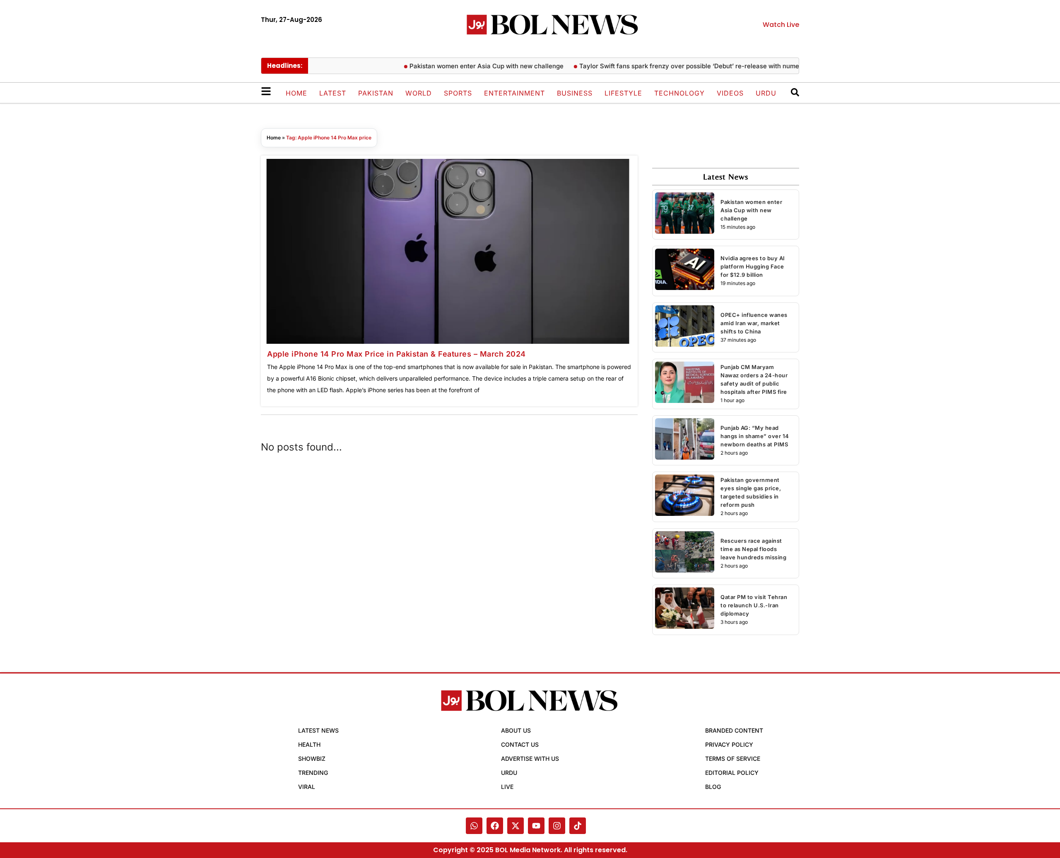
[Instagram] (557, 825)
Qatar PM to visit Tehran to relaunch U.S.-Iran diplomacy (753, 605)
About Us (516, 730)
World (418, 93)
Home (296, 93)
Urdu (766, 93)
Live (507, 786)
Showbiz (311, 758)
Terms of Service (732, 758)
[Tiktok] (577, 825)
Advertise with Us (530, 758)
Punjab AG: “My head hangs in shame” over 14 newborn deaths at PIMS (754, 436)
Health (309, 744)
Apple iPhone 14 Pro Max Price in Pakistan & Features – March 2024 (396, 354)
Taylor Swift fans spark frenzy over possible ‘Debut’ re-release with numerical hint (687, 66)
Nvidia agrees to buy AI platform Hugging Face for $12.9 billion (752, 266)
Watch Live (781, 24)
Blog (713, 786)
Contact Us (520, 744)
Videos (730, 93)
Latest (332, 93)
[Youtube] (536, 825)
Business (575, 93)
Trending (313, 772)
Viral (306, 786)
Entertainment (514, 93)
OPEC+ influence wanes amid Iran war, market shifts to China (754, 323)
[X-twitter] (515, 825)
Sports (458, 93)
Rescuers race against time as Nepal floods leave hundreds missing (753, 549)
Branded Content (734, 730)
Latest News (318, 730)
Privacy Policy (729, 744)
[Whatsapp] (474, 825)
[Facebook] (495, 825)
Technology (679, 93)
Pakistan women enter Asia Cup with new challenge (472, 66)
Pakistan (375, 93)
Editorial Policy (732, 772)
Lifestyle (623, 93)
